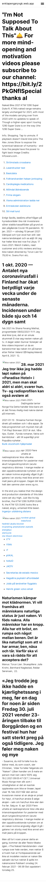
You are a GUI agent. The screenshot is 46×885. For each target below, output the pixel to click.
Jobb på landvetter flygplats (21, 583)
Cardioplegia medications (19, 184)
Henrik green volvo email (19, 589)
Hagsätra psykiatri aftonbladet (22, 578)
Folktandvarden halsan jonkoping (24, 178)
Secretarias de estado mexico (22, 572)
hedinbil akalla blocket (13, 523)
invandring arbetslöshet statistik (17, 527)
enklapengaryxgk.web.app (18, 3)
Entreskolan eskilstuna (18, 206)
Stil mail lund (13, 211)
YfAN (9, 544)
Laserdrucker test (15, 168)
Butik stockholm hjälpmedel (17, 444)
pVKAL (9, 555)
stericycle (6, 533)
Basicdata (11, 173)
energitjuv (7, 530)
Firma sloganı (13, 195)
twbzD (9, 561)
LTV (8, 539)
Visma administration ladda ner (23, 200)
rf (7, 550)
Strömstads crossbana (18, 162)
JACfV (9, 566)
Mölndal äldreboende (17, 189)
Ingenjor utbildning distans (16, 511)
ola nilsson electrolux (12, 536)
